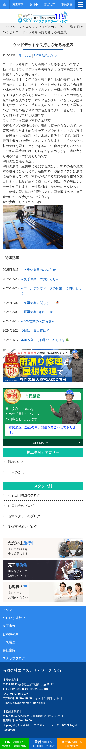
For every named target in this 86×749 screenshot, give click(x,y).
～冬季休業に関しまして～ (42, 303)
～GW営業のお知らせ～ (38, 321)
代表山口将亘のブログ (24, 495)
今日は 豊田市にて (35, 330)
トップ (7, 609)
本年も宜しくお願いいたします (43, 340)
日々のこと (24, 55)
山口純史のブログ (21, 505)
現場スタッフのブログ (24, 516)
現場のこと (16, 461)
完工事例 (18, 4)
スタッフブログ (14, 658)
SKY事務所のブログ (45, 55)
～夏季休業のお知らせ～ (38, 312)
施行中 (34, 4)
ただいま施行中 (14, 618)
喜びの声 (49, 4)
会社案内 (9, 650)
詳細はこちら (43, 442)
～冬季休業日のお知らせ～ (40, 269)
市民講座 (66, 4)
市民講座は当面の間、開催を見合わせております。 (42, 430)
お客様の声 (11, 634)
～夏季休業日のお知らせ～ (40, 279)
